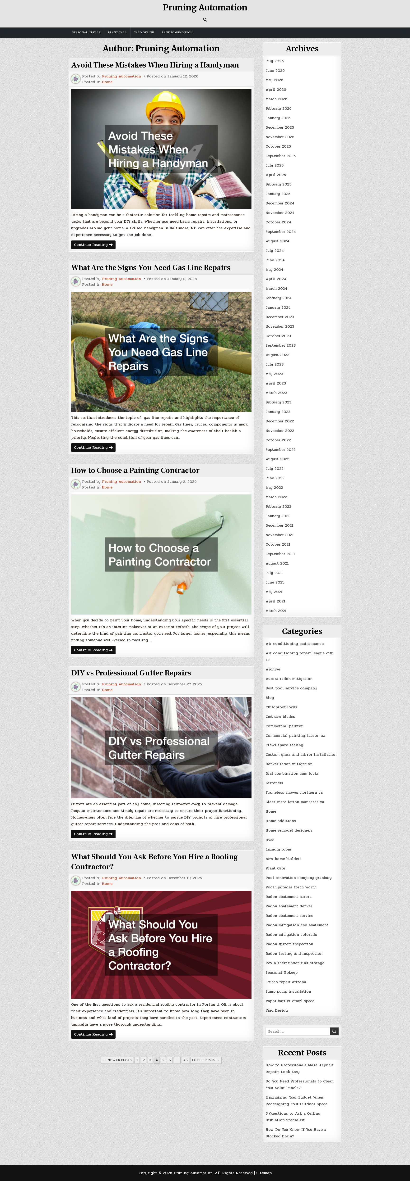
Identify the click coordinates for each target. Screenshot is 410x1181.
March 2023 (276, 393)
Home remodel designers (289, 830)
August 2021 (277, 563)
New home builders (283, 859)
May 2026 (274, 80)
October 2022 (278, 440)
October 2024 (278, 222)
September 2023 (281, 345)
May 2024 (274, 269)
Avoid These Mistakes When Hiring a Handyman (155, 65)
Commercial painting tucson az (295, 735)
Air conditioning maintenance (295, 644)
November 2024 (280, 213)
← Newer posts (117, 1060)
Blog (270, 698)
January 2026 (278, 118)
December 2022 (280, 421)
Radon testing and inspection (294, 953)
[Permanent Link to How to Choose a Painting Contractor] (161, 554)
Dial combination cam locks (292, 773)
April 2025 (276, 175)
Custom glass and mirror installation (301, 754)
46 (185, 1060)
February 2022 (278, 506)
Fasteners (274, 783)
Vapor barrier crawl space (290, 1001)
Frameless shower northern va (294, 792)
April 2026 (276, 89)
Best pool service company (291, 688)
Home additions (281, 821)
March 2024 (276, 288)
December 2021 (280, 525)
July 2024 (275, 250)
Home (107, 82)
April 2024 (276, 279)
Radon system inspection (289, 944)
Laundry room (278, 849)
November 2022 (280, 431)
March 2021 (276, 611)
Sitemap (264, 1173)
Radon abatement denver (289, 906)
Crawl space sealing (284, 745)
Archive (273, 669)
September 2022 (281, 449)
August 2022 (277, 459)
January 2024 (278, 307)
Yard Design (144, 32)
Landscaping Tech (177, 32)
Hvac (270, 840)
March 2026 (276, 99)
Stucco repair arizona (286, 982)
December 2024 (280, 203)
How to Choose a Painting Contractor (135, 470)
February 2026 (279, 108)
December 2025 (280, 127)
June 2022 (275, 478)
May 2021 (274, 592)
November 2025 (280, 137)
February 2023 (278, 402)
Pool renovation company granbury (299, 878)
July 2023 (275, 364)
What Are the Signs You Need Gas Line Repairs (150, 268)
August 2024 (277, 241)
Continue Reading (95, 245)
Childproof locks (281, 707)
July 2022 (275, 468)
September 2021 (280, 554)
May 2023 (274, 374)
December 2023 (280, 317)
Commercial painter (284, 726)
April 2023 (276, 383)
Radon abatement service (289, 916)
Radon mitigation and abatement (297, 925)
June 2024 (275, 260)
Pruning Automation (205, 7)
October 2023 (278, 336)
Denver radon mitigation (289, 764)
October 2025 (278, 146)
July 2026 (275, 61)
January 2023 (278, 412)
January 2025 (278, 194)
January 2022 (278, 516)
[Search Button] (205, 19)
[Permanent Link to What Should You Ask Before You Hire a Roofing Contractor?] (161, 945)
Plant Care (117, 32)
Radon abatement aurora (289, 897)
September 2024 (281, 232)
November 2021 (280, 535)
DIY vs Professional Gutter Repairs (131, 673)
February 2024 (279, 298)
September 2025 (281, 156)
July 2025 (275, 165)
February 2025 (278, 184)
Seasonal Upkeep (86, 32)
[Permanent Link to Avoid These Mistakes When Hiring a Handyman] (161, 149)
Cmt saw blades (280, 716)
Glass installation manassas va (295, 802)
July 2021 (274, 573)
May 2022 (274, 487)
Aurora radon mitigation (289, 679)
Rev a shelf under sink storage (295, 963)
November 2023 (280, 326)
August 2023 (277, 355)
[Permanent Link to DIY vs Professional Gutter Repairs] (161, 747)
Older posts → (206, 1060)
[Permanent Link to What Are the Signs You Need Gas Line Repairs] (161, 352)
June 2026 (275, 70)
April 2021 (275, 601)
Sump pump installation (288, 991)
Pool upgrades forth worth (291, 887)
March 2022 (276, 497)
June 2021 (275, 582)
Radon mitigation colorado (291, 934)
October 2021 (278, 544)
